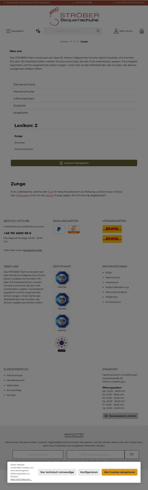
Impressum (111, 282)
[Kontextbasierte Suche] (38, 31)
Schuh (50, 195)
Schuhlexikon (113, 302)
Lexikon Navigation (76, 163)
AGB (93, 461)
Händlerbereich (16, 380)
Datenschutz (112, 277)
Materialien (13, 385)
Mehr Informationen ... (21, 479)
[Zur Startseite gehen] (74, 16)
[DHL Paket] (112, 239)
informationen (114, 266)
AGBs (108, 272)
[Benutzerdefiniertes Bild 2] (62, 301)
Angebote (20, 112)
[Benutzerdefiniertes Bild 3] (62, 323)
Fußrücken (22, 195)
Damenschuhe (24, 84)
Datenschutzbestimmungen (39, 461)
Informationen (23, 98)
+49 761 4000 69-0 (17, 233)
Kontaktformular (32, 250)
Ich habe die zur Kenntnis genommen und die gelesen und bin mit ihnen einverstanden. (75, 461)
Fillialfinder (111, 297)
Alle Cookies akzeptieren (119, 472)
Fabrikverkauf (14, 375)
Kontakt (11, 395)
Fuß (50, 191)
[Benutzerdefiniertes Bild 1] (62, 279)
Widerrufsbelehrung (117, 287)
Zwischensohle (23, 149)
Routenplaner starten (122, 415)
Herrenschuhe (23, 91)
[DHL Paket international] (112, 229)
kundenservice (16, 369)
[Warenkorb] (140, 31)
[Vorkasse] (73, 229)
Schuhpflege (14, 390)
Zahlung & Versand (116, 292)
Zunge (18, 136)
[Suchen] (98, 31)
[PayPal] (59, 229)
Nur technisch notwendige (57, 472)
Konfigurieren (89, 472)
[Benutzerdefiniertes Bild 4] (62, 344)
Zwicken (19, 142)
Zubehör (19, 105)
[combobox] (68, 31)
